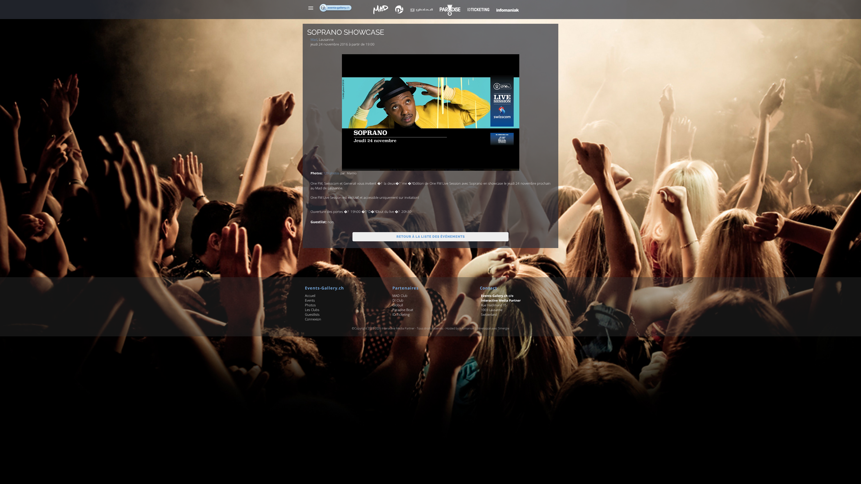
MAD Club (399, 295)
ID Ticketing (401, 314)
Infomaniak (466, 328)
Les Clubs (312, 309)
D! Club (397, 300)
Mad (314, 39)
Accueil (310, 295)
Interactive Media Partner (398, 328)
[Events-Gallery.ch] (335, 7)
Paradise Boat (402, 309)
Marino (352, 173)
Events (310, 300)
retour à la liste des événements (430, 237)
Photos (310, 305)
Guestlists (312, 314)
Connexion (313, 319)
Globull (397, 305)
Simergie (503, 328)
